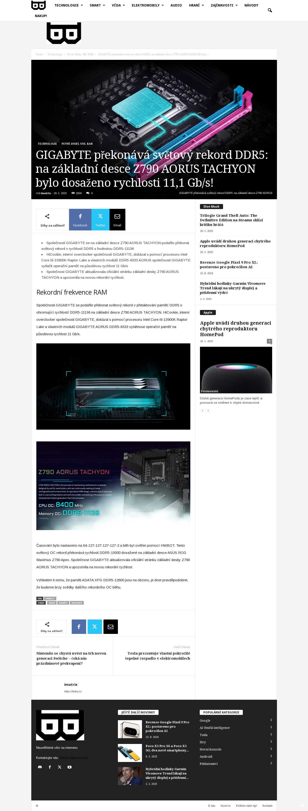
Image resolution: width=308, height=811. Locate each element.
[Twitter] (95, 626)
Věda (116, 5)
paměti (63, 602)
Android (206, 756)
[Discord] (41, 767)
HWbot (50, 598)
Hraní (194, 5)
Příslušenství (209, 391)
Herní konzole (210, 749)
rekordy (77, 602)
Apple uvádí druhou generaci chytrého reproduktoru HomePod (235, 243)
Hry (203, 742)
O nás (211, 805)
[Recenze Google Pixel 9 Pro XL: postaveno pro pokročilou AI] (130, 729)
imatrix (46, 193)
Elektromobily (146, 5)
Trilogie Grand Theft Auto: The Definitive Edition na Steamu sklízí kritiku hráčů (231, 220)
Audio (176, 5)
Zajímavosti (222, 5)
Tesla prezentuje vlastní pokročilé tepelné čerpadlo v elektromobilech (157, 656)
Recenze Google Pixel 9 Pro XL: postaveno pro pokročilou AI (229, 264)
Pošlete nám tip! (246, 805)
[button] (269, 10)
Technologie (66, 5)
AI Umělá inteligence (215, 728)
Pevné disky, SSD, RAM (80, 54)
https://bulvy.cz (73, 691)
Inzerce (226, 805)
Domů (39, 54)
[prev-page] (202, 410)
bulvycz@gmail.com (74, 758)
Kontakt (267, 805)
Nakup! (41, 16)
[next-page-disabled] (208, 410)
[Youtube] (70, 767)
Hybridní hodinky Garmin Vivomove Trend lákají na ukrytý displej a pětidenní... (167, 773)
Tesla (203, 735)
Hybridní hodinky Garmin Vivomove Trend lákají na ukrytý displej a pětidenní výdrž (233, 288)
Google (205, 720)
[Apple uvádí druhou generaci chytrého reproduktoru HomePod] (236, 370)
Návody (251, 5)
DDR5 (52, 602)
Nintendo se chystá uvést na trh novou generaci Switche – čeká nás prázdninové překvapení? (71, 658)
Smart (95, 5)
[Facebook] (79, 626)
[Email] (110, 626)
